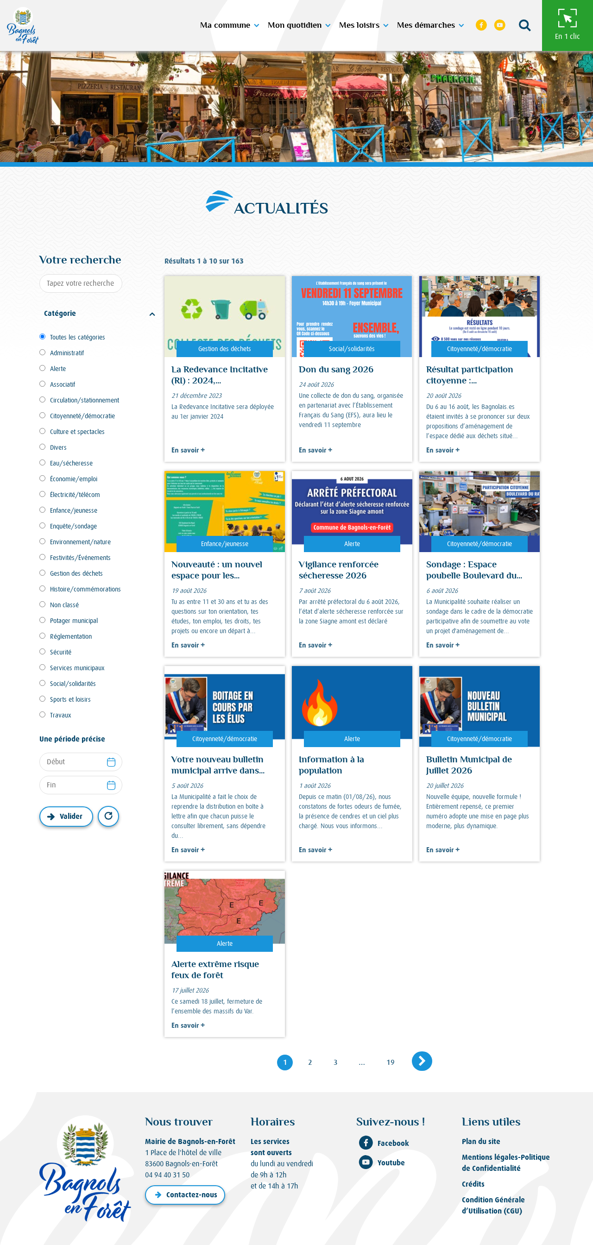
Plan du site (481, 1141)
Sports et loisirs (70, 699)
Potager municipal (74, 620)
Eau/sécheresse (71, 463)
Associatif (62, 384)
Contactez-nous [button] (191, 1194)
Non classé (64, 605)
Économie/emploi (73, 479)
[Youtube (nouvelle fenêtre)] (500, 25)
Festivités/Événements (80, 557)
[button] (525, 25)
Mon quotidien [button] (295, 25)
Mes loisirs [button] (359, 25)
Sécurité (60, 652)
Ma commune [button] (225, 25)
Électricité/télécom (75, 494)
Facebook (393, 1143)
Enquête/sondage (73, 526)
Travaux (60, 715)
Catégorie (60, 313)
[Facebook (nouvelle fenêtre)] (482, 25)
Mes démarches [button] (426, 25)
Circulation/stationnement (84, 400)
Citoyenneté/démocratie (82, 416)
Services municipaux (77, 668)
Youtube (391, 1162)
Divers (58, 447)
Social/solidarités (73, 683)
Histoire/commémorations (85, 589)
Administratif (67, 353)
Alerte (58, 368)
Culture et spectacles (77, 431)
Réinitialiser (108, 816)
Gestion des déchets (76, 573)
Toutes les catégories (77, 337)
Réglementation (71, 636)
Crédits (473, 1184)
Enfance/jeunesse (73, 510)
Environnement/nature (80, 542)
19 (393, 1062)
